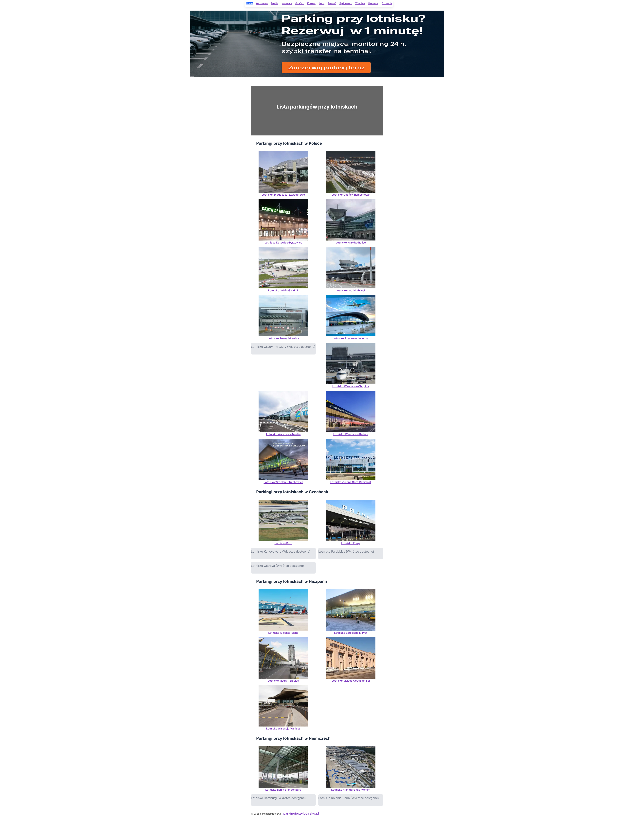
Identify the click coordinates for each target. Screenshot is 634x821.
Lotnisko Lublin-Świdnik (283, 290)
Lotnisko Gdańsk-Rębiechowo (351, 194)
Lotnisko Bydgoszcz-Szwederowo (283, 194)
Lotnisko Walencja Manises (283, 728)
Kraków (311, 3)
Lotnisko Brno (283, 543)
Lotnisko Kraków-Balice (351, 242)
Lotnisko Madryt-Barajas (283, 680)
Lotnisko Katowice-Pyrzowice (283, 242)
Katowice (287, 3)
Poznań (332, 3)
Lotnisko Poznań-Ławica (283, 338)
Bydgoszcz (345, 3)
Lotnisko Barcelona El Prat (350, 632)
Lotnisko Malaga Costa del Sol (351, 680)
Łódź (321, 3)
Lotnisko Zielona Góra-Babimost (350, 482)
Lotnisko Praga (350, 543)
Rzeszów (373, 3)
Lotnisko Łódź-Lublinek (351, 290)
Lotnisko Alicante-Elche (283, 632)
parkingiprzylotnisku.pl (301, 813)
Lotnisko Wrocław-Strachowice (283, 482)
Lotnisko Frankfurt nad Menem (350, 789)
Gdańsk (299, 3)
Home (249, 3)
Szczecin (387, 3)
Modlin (274, 3)
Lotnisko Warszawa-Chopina (350, 386)
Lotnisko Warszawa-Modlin (283, 434)
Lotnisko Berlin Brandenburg (283, 789)
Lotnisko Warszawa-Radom (350, 434)
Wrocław (360, 3)
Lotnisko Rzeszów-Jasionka (351, 338)
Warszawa (262, 3)
